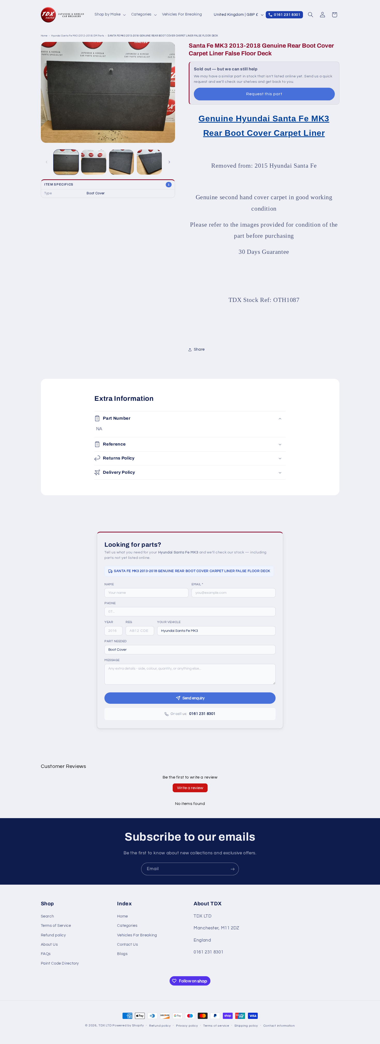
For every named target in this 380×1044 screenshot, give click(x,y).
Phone (110, 603)
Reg (129, 622)
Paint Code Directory (60, 963)
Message (112, 660)
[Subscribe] (233, 869)
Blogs (122, 954)
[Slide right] (169, 162)
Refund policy (53, 935)
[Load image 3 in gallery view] (121, 162)
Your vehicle (168, 622)
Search (47, 916)
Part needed (115, 641)
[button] (110, 14)
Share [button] (199, 349)
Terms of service (216, 1025)
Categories (127, 926)
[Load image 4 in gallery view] (149, 162)
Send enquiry (193, 698)
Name (109, 584)
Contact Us (127, 944)
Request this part (264, 94)
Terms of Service (56, 926)
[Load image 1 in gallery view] (66, 162)
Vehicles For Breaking (137, 935)
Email (197, 584)
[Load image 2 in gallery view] (93, 162)
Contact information (279, 1025)
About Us (49, 944)
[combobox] (216, 630)
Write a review (190, 788)
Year (108, 622)
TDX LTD (104, 1025)
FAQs (46, 954)
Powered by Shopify (128, 1025)
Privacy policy (187, 1025)
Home (44, 35)
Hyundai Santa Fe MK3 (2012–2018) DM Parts (77, 35)
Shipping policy (246, 1025)
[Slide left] (46, 162)
